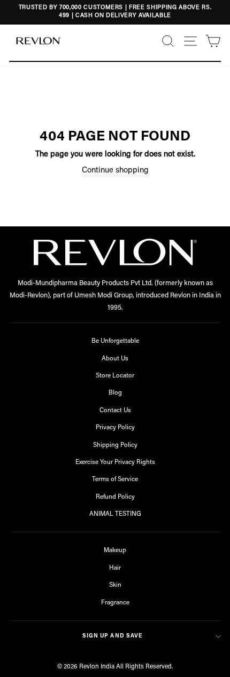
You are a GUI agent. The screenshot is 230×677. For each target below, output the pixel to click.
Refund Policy (115, 497)
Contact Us (115, 410)
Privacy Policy (115, 427)
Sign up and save (112, 636)
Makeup (115, 550)
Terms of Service (115, 479)
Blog (115, 393)
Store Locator (115, 376)
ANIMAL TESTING (115, 514)
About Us (115, 359)
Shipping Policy (115, 445)
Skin (115, 585)
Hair (115, 568)
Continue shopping (115, 171)
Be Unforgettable (115, 341)
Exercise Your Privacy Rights (115, 462)
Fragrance (115, 603)
